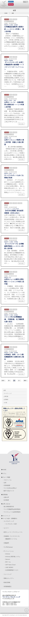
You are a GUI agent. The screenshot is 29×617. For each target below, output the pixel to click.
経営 (13, 13)
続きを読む (21, 48)
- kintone (7, 554)
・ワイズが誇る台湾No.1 (9, 488)
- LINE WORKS (8, 567)
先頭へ (3, 380)
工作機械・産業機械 (13, 24)
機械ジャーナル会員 (9, 21)
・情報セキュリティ (8, 578)
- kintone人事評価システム (12, 556)
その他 (6, 205)
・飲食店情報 (6, 582)
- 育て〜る (7, 562)
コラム (4, 473)
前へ (9, 380)
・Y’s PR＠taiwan (7, 547)
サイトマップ (6, 516)
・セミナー (5, 528)
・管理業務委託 (6, 586)
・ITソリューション (8, 551)
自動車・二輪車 (12, 100)
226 (14, 380)
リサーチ (7, 19)
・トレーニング (6, 574)
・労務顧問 (5, 543)
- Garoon (7, 559)
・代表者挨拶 (6, 485)
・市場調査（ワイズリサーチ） (11, 536)
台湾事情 (15, 19)
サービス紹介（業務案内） (10, 518)
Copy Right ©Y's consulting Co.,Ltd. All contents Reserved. (14, 615)
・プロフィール (6, 480)
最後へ (25, 380)
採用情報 (5, 494)
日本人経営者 (16, 208)
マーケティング (8, 393)
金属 (10, 138)
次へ (19, 380)
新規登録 (11, 4)
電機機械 (11, 60)
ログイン (11, 1)
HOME (5, 13)
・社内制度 (5, 500)
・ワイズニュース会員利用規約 (11, 512)
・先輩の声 (5, 497)
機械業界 (6, 24)
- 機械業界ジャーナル (10, 539)
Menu (24, 2)
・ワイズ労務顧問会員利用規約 (11, 509)
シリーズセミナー (8, 208)
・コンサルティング (8, 521)
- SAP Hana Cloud (9, 564)
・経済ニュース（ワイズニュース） (12, 532)
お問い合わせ (6, 504)
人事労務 (15, 203)
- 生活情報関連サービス (11, 570)
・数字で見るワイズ (8, 491)
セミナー (7, 203)
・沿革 (4, 482)
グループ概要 (6, 477)
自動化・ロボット (13, 173)
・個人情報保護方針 (8, 506)
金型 (10, 277)
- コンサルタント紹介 (10, 524)
